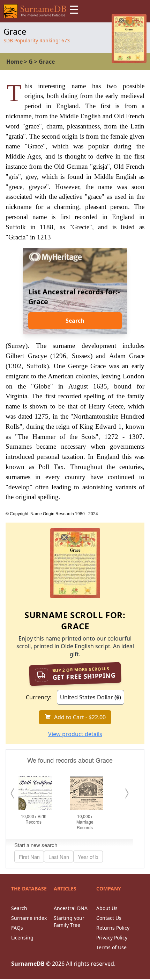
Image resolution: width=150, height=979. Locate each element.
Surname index (29, 918)
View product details (75, 734)
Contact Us (108, 918)
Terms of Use (111, 947)
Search (75, 320)
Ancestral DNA (71, 908)
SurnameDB (28, 963)
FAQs (17, 927)
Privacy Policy (111, 937)
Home (14, 61)
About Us (107, 908)
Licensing (22, 937)
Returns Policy (112, 927)
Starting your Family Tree (69, 921)
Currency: (38, 697)
